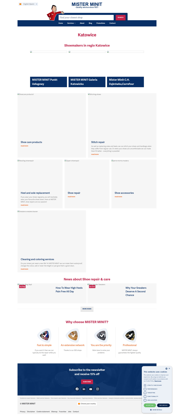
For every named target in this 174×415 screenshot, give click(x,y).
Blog (90, 23)
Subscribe (87, 382)
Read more (158, 381)
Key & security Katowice (74, 398)
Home (61, 23)
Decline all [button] (163, 405)
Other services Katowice (100, 398)
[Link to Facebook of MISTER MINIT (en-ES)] (76, 389)
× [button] (169, 368)
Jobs (69, 412)
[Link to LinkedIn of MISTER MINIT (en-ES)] (83, 389)
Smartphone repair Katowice (27, 398)
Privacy (22, 412)
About (82, 23)
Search (121, 17)
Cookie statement (43, 412)
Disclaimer (31, 412)
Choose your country (88, 404)
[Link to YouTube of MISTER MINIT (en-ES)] (90, 389)
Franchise (62, 412)
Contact (112, 23)
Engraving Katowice (87, 398)
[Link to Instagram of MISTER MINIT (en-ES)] (97, 389)
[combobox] (86, 17)
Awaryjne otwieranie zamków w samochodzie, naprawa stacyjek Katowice (128, 398)
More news (87, 309)
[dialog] (157, 389)
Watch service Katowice (43, 398)
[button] (157, 410)
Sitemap (54, 412)
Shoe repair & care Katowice (58, 398)
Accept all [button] (150, 405)
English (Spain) (28, 4)
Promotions (100, 23)
